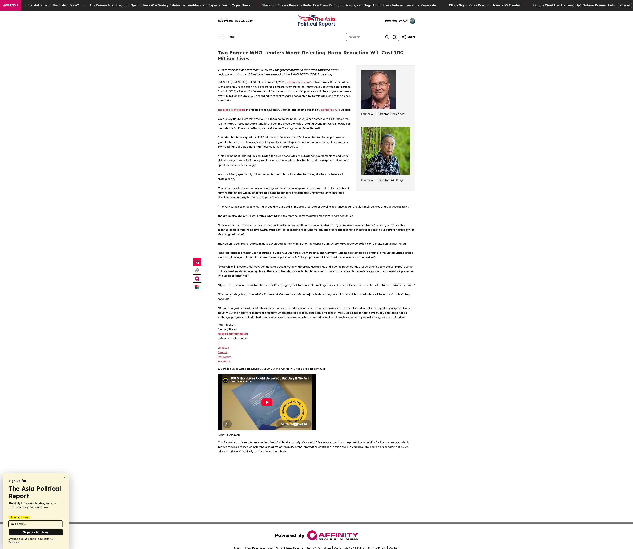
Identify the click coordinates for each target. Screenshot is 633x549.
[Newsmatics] (197, 287)
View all (625, 5)
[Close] (64, 477)
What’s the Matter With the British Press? (47, 5)
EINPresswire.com (298, 82)
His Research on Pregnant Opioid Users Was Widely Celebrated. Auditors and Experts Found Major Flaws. (170, 5)
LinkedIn (223, 347)
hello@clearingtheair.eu (233, 333)
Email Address (19, 517)
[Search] (387, 37)
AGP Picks (10, 5)
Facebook (224, 361)
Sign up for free (35, 532)
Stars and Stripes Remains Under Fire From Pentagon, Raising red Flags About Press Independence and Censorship (350, 5)
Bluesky (222, 352)
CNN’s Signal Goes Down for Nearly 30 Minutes (484, 5)
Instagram (224, 357)
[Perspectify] (197, 270)
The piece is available (231, 109)
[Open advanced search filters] (395, 37)
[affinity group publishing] (197, 278)
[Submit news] (197, 262)
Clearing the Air (328, 109)
